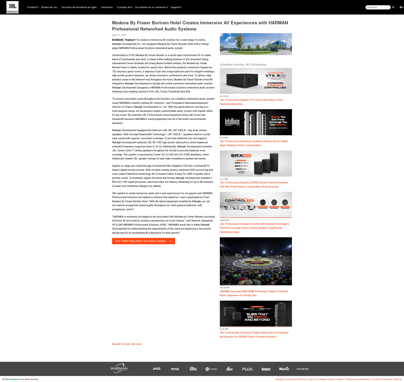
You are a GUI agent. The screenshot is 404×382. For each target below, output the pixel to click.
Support (175, 7)
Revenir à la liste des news (127, 344)
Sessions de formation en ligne (79, 7)
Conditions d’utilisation (381, 379)
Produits (32, 7)
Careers (340, 379)
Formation (107, 7)
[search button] (393, 7)
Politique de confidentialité (358, 379)
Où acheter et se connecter (150, 7)
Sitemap (398, 379)
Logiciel (311, 379)
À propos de (124, 7)
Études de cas (49, 7)
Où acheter (321, 379)
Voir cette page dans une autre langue (140, 241)
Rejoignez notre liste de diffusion (290, 379)
